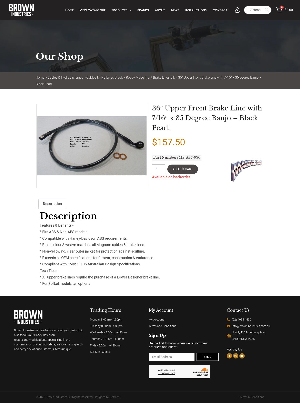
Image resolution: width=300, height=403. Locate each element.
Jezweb (115, 397)
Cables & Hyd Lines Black (104, 77)
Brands (143, 10)
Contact (220, 10)
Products (119, 10)
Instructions (196, 10)
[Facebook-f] (229, 355)
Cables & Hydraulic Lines (65, 77)
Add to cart (182, 169)
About (160, 10)
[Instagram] (235, 355)
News (175, 10)
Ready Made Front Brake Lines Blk (150, 77)
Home (69, 10)
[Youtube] (242, 355)
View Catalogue (93, 10)
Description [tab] (52, 204)
